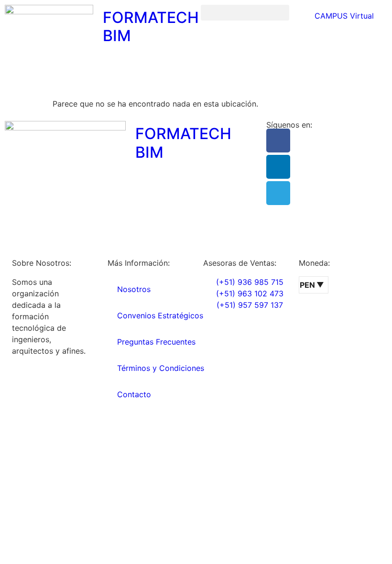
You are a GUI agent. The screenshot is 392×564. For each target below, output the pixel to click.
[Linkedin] (278, 167)
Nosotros (134, 289)
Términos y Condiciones (160, 368)
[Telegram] (278, 193)
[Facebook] (278, 140)
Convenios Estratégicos (160, 315)
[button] (245, 13)
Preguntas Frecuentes (156, 342)
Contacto (134, 394)
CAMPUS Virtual (343, 16)
